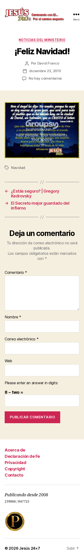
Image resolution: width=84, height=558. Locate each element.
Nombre (13, 317)
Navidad (18, 167)
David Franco (48, 63)
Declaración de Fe (22, 456)
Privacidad (15, 462)
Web (8, 361)
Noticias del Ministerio (42, 40)
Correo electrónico (22, 339)
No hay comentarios (45, 78)
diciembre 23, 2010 (45, 71)
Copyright (15, 468)
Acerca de (15, 450)
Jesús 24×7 (29, 548)
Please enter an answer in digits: (31, 383)
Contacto (14, 475)
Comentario (16, 273)
